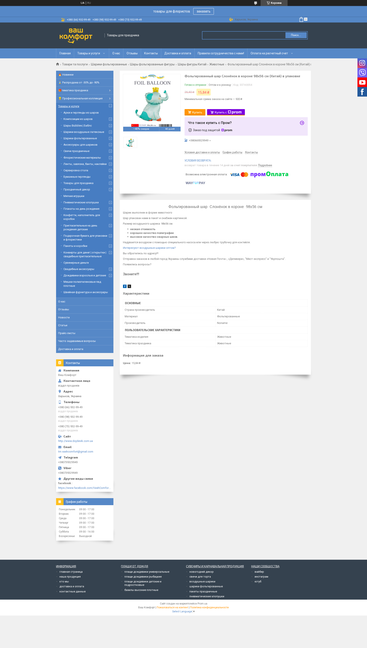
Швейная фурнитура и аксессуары (86, 292)
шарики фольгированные (206, 586)
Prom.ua (202, 603)
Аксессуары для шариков (80, 144)
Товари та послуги (75, 64)
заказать (203, 11)
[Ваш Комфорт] (80, 35)
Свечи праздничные (76, 151)
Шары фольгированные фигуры (152, 64)
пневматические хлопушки (206, 596)
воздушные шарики (202, 581)
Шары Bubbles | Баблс (78, 125)
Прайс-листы (66, 333)
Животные (216, 64)
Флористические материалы (82, 157)
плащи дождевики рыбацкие (143, 576)
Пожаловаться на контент (172, 607)
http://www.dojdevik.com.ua (75, 441)
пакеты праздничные (203, 591)
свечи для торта (200, 576)
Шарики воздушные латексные (84, 132)
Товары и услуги (88, 53)
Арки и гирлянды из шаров (81, 112)
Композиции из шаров (78, 119)
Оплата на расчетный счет (269, 53)
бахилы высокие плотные (141, 590)
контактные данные (72, 591)
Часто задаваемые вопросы (77, 341)
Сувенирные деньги (76, 262)
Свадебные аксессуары (79, 269)
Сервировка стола (76, 170)
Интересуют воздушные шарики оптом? (149, 247)
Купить (197, 112)
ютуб (258, 581)
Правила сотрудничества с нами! (221, 53)
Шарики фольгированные (109, 64)
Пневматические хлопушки (81, 202)
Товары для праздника (78, 183)
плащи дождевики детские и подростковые (142, 583)
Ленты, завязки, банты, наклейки (85, 164)
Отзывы (132, 53)
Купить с (221, 112)
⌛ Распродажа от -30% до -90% (78, 82)
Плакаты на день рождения (81, 208)
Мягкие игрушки (74, 196)
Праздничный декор (77, 189)
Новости (64, 317)
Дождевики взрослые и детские (85, 275)
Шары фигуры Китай (192, 64)
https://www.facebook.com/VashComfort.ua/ (84, 487)
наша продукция (70, 576)
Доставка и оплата (177, 53)
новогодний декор (201, 571)
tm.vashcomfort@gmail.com (75, 451)
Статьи (62, 325)
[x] (129, 287)
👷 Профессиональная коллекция (80, 98)
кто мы (64, 581)
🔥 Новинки (65, 74)
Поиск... (296, 35)
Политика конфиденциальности (209, 607)
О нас (116, 53)
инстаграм (261, 576)
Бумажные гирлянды (77, 176)
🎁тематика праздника (73, 90)
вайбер (259, 571)
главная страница (71, 571)
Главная (65, 53)
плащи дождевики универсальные (146, 571)
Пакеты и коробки (75, 245)
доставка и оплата (71, 586)
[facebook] (125, 287)
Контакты (151, 53)
